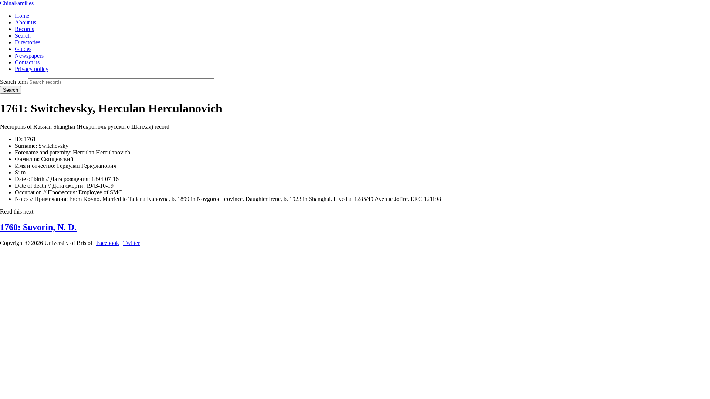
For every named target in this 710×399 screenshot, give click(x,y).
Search (23, 36)
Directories (27, 42)
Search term (14, 82)
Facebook (107, 243)
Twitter (131, 243)
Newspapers (29, 55)
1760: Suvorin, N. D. (38, 227)
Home (22, 16)
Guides (23, 49)
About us (25, 22)
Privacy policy (31, 69)
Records (24, 29)
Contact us (27, 62)
